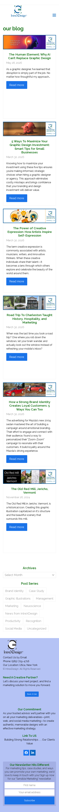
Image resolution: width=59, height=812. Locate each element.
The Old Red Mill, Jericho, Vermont (29, 490)
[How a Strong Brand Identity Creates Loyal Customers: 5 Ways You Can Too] (29, 389)
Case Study (36, 591)
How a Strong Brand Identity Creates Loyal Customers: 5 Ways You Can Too (29, 405)
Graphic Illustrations (18, 598)
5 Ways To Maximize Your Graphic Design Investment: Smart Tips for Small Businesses (30, 146)
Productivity (12, 621)
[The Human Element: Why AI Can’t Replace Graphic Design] (29, 41)
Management (44, 598)
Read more (16, 85)
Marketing (11, 606)
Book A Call (32, 694)
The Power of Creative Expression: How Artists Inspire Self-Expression (29, 231)
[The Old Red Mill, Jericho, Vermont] (29, 476)
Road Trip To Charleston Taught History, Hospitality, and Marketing (29, 318)
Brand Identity (14, 591)
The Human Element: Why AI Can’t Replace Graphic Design (29, 56)
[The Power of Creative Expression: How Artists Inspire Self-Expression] (29, 215)
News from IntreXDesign (21, 613)
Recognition (33, 621)
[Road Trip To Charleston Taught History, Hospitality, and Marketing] (29, 302)
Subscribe (29, 800)
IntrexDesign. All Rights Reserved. (23, 668)
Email (23, 657)
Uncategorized (36, 628)
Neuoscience (32, 606)
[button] (54, 15)
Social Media (13, 628)
